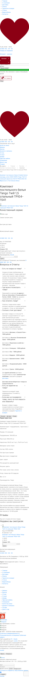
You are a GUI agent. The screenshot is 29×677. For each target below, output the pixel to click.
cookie (16, 641)
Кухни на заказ (4, 145)
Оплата (4, 6)
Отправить (3, 674)
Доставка (5, 4)
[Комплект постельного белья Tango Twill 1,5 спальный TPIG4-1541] (14, 207)
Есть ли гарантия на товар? (10, 387)
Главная (4, 1)
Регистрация (9, 88)
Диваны (2, 147)
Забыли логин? (9, 90)
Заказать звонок (4, 68)
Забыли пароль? (10, 92)
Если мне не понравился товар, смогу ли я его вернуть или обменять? (13, 399)
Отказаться (8, 653)
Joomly (2, 676)
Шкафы (2, 156)
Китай (12, 255)
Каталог (4, 58)
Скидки (2, 164)
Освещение (3, 160)
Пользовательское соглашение (9, 635)
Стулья (2, 155)
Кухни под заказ (7, 603)
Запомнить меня (7, 83)
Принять (2, 653)
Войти (4, 85)
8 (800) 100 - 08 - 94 (6, 238)
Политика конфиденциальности (10, 633)
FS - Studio (14, 639)
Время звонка (4, 668)
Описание (3, 416)
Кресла (2, 149)
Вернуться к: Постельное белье (9, 180)
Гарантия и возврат (8, 8)
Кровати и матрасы (6, 151)
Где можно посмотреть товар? (11, 288)
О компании (6, 3)
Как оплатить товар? (10, 301)
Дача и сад (3, 162)
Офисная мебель (5, 158)
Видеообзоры (6, 12)
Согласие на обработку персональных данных (14, 670)
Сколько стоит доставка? (12, 310)
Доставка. (5, 378)
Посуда (4, 607)
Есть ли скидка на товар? (12, 269)
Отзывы (14, 416)
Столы (2, 153)
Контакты (5, 14)
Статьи (4, 10)
